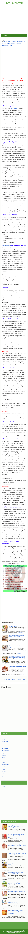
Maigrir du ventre (6, 41)
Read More (20, 632)
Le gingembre (7, 245)
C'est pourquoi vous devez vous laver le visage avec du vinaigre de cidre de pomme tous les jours (16, 826)
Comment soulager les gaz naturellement (11, 44)
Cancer (3, 739)
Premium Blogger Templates (14, 932)
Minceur (3, 757)
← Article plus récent (5, 679)
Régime (20, 41)
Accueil (14, 679)
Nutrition (17, 41)
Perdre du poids (5, 764)
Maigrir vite (4, 753)
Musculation (4, 760)
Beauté (3, 736)
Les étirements (5, 748)
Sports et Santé (14, 3)
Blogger (23, 930)
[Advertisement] (14, 20)
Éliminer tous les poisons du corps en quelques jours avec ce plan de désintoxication (16, 912)
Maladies (13, 41)
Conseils (4, 743)
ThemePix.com (10, 931)
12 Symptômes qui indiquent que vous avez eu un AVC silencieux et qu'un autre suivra (16, 836)
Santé (24, 41)
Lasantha (23, 931)
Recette (3, 766)
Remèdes (4, 771)
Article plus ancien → (22, 679)
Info (3, 746)
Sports (3, 776)
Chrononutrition (5, 741)
